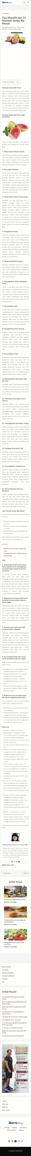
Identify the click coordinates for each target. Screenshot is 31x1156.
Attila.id (4, 1101)
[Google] (12, 862)
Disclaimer (23, 1127)
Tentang (7, 1127)
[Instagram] (16, 862)
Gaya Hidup (5, 13)
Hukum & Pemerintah (8, 973)
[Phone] (22, 1141)
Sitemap (21, 1130)
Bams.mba (5, 1107)
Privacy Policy (11, 1130)
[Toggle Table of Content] (17, 82)
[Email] (19, 1141)
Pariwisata (4, 979)
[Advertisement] (15, 63)
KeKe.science (5, 1110)
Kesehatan (10, 29)
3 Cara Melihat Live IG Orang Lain (11, 1020)
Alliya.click (5, 1104)
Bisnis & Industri (6, 967)
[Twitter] (14, 862)
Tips (3, 982)
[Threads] (15, 1141)
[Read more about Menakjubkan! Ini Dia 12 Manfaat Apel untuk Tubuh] (15, 934)
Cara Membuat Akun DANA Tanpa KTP (13, 1036)
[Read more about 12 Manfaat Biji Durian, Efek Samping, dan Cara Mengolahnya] (15, 912)
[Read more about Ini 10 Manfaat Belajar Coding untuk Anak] (15, 891)
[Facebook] (9, 1141)
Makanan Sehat (17, 29)
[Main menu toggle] (24, 2)
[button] (28, 2)
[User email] (19, 862)
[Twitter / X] (12, 1141)
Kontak (15, 1127)
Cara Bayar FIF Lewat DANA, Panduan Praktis (14, 1017)
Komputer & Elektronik (8, 976)
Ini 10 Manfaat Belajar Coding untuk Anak (14, 899)
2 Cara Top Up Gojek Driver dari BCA (12, 1028)
